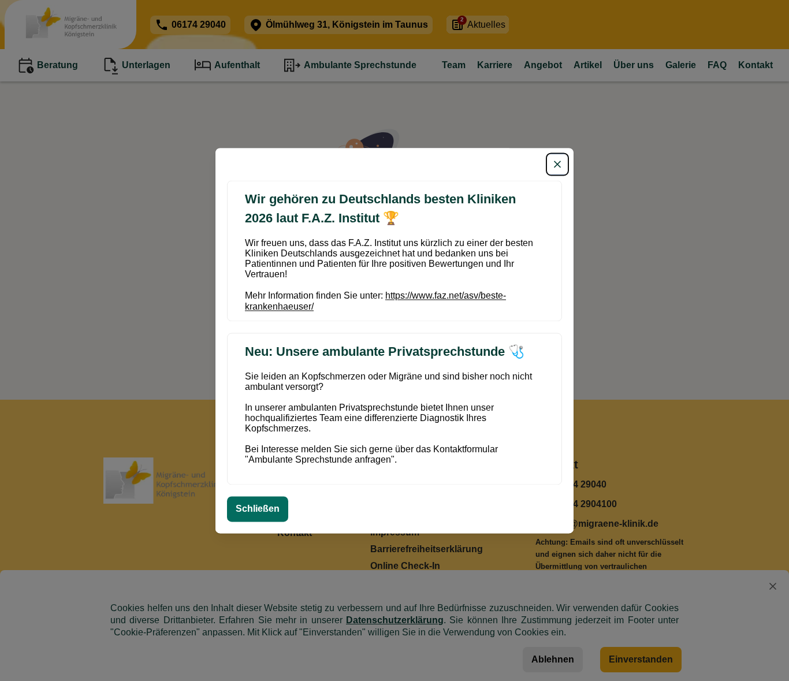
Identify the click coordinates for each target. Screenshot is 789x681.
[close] (557, 164)
